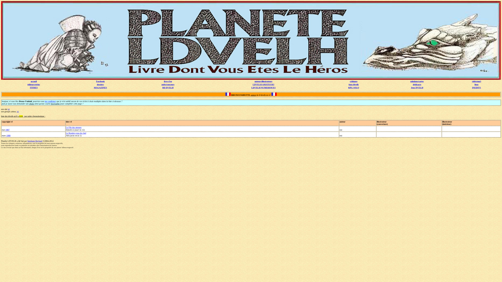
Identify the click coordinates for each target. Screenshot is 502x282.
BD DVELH (167, 88)
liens (476, 84)
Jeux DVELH (417, 88)
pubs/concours (168, 84)
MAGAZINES (100, 88)
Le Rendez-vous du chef (76, 133)
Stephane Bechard (34, 141)
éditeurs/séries (33, 84)
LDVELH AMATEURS (263, 84)
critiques (353, 81)
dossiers (100, 84)
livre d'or (168, 81)
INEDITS (476, 88)
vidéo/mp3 (476, 81)
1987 (7, 130)
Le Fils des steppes (73, 127)
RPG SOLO (353, 88)
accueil (34, 81)
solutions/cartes (417, 81)
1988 (8, 135)
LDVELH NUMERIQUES (263, 88)
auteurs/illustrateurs (263, 81)
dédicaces (417, 84)
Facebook (100, 81)
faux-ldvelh (354, 84)
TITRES (34, 88)
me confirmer (50, 101)
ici (9, 109)
